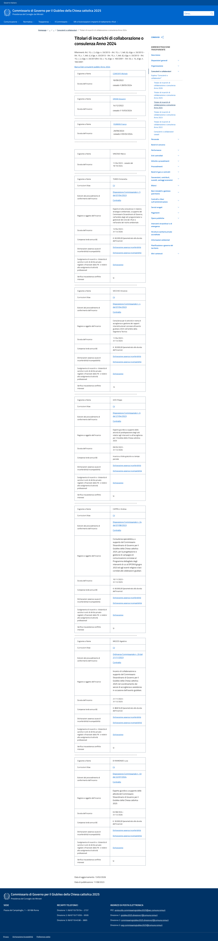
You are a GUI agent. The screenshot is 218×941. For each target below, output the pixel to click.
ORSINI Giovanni (119, 99)
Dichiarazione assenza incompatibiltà (127, 252)
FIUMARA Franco (119, 124)
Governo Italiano (10, 2)
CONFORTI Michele (120, 73)
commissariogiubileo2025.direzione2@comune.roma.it (144, 920)
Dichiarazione (118, 264)
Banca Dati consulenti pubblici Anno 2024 (92, 66)
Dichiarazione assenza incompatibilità (127, 471)
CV (114, 185)
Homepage (42, 30)
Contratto (117, 200)
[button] (166, 55)
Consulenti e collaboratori (67, 30)
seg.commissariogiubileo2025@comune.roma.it (141, 925)
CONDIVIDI (155, 37)
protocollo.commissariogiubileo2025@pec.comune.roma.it (140, 910)
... (49, 30)
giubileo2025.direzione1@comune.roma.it (139, 915)
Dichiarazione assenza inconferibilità (127, 247)
